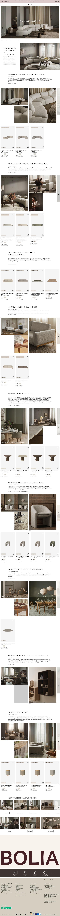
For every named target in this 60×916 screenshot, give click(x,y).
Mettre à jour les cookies (34, 894)
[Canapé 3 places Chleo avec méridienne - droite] (22, 371)
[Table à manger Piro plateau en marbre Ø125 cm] (8, 462)
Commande (32, 885)
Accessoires (50, 831)
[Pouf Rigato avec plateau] (8, 776)
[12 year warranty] (15, 872)
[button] (58, 106)
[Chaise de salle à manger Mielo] (8, 547)
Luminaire (18, 889)
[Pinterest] (23, 914)
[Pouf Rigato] (52, 776)
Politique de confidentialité (35, 893)
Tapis (17, 890)
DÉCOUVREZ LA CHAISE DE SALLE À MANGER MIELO (18, 491)
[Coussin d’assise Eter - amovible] (8, 634)
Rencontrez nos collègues (6, 887)
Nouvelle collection (19, 885)
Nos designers (4, 889)
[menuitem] (2, 4)
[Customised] (34, 872)
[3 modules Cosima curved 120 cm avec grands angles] (37, 229)
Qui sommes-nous (4, 885)
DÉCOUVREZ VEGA (11, 664)
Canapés (9, 831)
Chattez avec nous (47, 889)
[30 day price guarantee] (25, 872)
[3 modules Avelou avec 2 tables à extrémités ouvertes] (37, 284)
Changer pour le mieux (5, 890)
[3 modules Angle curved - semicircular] (22, 141)
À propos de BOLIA (6, 884)
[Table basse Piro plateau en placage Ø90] (37, 462)
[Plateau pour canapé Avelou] (52, 284)
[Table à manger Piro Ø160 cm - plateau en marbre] (22, 462)
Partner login (6, 1)
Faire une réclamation (34, 890)
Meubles (30, 831)
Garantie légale (33, 891)
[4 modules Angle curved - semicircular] (37, 141)
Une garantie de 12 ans (34, 887)
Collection (18, 884)
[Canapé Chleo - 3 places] (8, 371)
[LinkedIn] (25, 914)
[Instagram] (18, 914)
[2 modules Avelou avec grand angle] (8, 284)
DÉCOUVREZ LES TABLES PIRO (14, 405)
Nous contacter (33, 892)
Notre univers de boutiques (6, 886)
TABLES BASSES (20, 812)
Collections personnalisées (21, 892)
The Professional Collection (21, 895)
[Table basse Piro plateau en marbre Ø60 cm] (52, 462)
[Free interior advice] (44, 872)
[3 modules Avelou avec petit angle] (22, 284)
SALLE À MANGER (33, 812)
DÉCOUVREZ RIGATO (12, 721)
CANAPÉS (7, 812)
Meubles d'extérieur (19, 888)
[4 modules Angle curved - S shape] (8, 141)
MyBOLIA (3, 894)
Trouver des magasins (52, 914)
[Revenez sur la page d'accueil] (30, 4)
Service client (33, 884)
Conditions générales (34, 888)
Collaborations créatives (5, 891)
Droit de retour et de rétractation (36, 889)
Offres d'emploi (4, 888)
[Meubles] (30, 824)
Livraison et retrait (33, 886)
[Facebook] (16, 914)
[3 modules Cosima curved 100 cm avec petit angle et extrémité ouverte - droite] (22, 229)
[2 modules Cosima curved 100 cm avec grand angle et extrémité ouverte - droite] (8, 229)
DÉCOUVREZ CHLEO (12, 314)
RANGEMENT (47, 812)
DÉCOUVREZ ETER (11, 577)
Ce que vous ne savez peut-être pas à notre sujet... (7, 893)
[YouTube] (20, 914)
